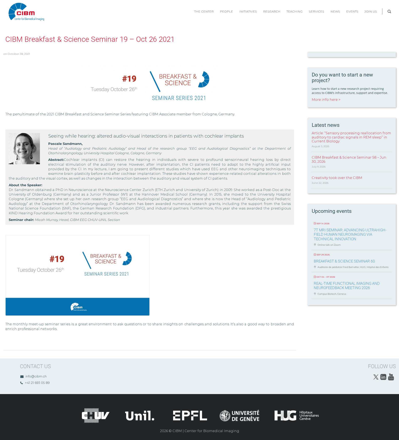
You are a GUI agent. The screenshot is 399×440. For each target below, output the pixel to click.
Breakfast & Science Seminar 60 (344, 261)
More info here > (326, 100)
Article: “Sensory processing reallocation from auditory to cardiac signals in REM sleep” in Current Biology (351, 137)
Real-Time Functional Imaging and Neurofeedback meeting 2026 (347, 285)
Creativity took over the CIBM (337, 178)
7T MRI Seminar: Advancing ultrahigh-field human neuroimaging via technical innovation (350, 234)
